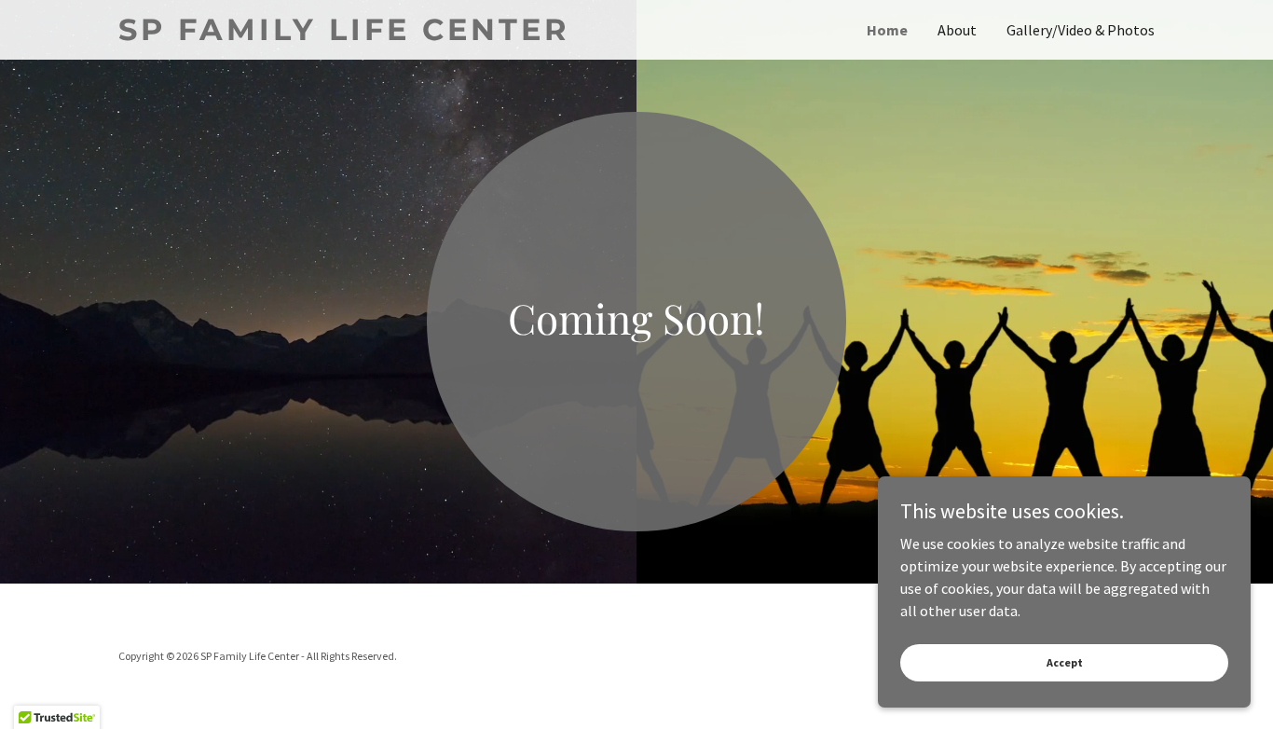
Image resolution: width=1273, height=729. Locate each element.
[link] (377, 34)
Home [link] (887, 30)
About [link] (957, 30)
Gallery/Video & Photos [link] (1080, 30)
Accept (1065, 662)
